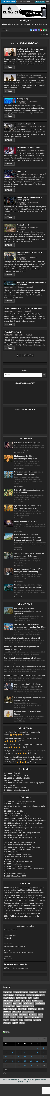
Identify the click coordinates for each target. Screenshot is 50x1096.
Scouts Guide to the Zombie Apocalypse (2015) (29, 821)
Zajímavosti (28, 1020)
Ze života (15, 1023)
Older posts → (28, 355)
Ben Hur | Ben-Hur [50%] (21, 816)
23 (44, 1061)
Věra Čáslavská (17, 852)
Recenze (40, 1009)
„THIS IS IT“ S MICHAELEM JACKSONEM (20, 913)
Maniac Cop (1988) (18, 873)
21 (31, 1061)
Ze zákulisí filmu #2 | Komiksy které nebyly (28, 823)
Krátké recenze (40, 1003)
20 (25, 1061)
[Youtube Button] (41, 30)
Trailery (6, 1020)
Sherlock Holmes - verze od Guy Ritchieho (30, 253)
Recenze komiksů (28, 1012)
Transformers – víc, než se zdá (29, 75)
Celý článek (10, 67)
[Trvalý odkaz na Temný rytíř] (10, 174)
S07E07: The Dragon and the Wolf (17, 911)
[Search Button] (46, 30)
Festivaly (42, 992)
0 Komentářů (42, 54)
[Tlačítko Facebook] (34, 30)
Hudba (28, 1001)
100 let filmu (7, 992)
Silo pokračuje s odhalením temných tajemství (22, 658)
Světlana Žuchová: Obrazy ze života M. (26, 833)
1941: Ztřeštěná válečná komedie (27, 443)
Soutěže (5, 1017)
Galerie (36, 998)
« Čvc (5, 1073)
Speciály (12, 1017)
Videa (21, 1020)
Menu (7, 30)
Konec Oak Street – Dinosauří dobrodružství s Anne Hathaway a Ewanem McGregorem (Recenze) (27, 537)
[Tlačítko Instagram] (39, 30)
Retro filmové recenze (10, 1014)
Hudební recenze (37, 1001)
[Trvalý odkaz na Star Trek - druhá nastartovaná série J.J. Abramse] (10, 283)
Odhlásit (13, 930)
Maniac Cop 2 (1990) (18, 876)
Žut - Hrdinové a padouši (22, 908)
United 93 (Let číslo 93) (21, 778)
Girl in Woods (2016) (20, 835)
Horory (17, 1001)
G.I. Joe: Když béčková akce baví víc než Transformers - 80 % (30, 50)
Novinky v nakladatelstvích (25, 1006)
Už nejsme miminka (19, 813)
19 (18, 1061)
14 (31, 1057)
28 (31, 1065)
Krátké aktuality (29, 1003)
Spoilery (20, 1017)
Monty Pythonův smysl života (26, 521)
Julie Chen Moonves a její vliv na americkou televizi (24, 667)
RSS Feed (7, 938)
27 (25, 1065)
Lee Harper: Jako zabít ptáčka (21, 857)
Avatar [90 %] (22, 99)
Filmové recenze (21, 998)
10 (6, 1057)
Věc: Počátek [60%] (13, 332)
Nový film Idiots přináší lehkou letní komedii (22, 638)
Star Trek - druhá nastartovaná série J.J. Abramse (31, 283)
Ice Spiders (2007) (19, 804)
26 (19, 1065)
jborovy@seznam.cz (20, 968)
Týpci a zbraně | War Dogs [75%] (23, 801)
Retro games (23, 1014)
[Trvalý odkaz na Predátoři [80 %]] (10, 228)
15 (37, 1057)
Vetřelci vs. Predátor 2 (26, 124)
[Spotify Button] (44, 30)
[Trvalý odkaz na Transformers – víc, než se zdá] (10, 77)
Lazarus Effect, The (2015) (21, 854)
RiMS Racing (33, 890)
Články (22, 1023)
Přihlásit (7, 930)
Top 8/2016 (15, 859)
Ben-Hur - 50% (17, 811)
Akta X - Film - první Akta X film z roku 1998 (23, 308)
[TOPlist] (6, 1032)
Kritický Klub (17, 1003)
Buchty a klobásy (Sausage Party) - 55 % (26, 818)
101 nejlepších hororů (21, 992)
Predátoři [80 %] (23, 225)
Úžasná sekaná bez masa (22, 845)
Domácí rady (34, 992)
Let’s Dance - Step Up (20, 775)
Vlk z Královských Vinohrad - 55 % (24, 842)
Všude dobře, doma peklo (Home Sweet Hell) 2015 (22, 738)
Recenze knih (17, 1012)
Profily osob (22, 1009)
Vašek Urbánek (21, 54)
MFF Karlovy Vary (8, 1006)
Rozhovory (32, 1014)
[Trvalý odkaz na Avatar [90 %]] (10, 101)
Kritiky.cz (25, 20)
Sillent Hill (16, 773)
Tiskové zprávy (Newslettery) (33, 1017)
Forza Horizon (17, 864)
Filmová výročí (20, 995)
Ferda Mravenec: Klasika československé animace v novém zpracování (27, 611)
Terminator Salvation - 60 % (28, 147)
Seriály (40, 1014)
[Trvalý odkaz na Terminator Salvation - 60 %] (10, 150)
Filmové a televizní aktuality (35, 995)
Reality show (32, 1009)
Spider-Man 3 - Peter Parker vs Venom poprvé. (29, 198)
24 (6, 1065)
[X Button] (31, 30)
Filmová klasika (8, 995)
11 (12, 1057)
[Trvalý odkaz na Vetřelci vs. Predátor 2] (10, 127)
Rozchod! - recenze (20, 788)
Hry (23, 1001)
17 (6, 1061)
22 (37, 1061)
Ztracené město (18, 780)
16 (44, 1057)
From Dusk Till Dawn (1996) (22, 866)
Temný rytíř (22, 171)
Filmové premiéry (8, 998)
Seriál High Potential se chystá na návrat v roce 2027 (25, 675)
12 (18, 1057)
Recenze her (7, 1012)
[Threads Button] (36, 30)
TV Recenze (14, 1020)
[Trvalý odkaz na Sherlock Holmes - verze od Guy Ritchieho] (10, 256)
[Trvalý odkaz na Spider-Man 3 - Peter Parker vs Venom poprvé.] (10, 201)
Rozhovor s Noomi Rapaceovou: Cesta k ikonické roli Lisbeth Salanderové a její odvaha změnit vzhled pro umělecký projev (23, 759)
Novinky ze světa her (9, 1009)
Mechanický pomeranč (20, 790)
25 (12, 1065)
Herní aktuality (8, 1001)
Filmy (30, 998)
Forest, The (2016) (19, 825)
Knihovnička (7, 1003)
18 (12, 1061)
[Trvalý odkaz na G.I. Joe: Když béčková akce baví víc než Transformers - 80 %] (10, 52)
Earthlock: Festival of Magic (22, 861)
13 (25, 1057)
